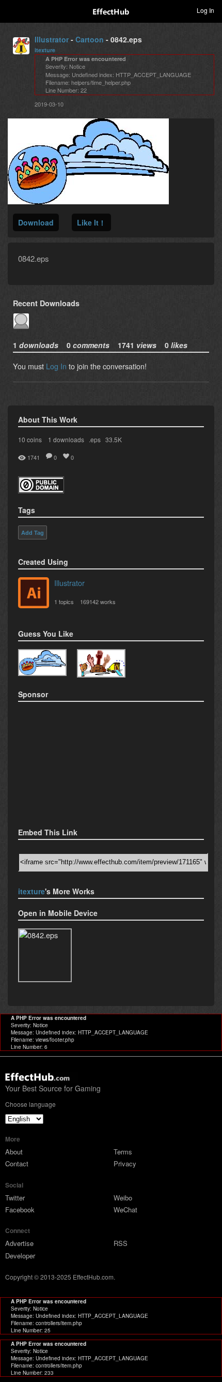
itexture (45, 50)
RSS (121, 1243)
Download (36, 222)
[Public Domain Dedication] (41, 490)
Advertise (19, 1243)
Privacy (125, 1163)
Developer (20, 1255)
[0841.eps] (101, 663)
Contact (16, 1163)
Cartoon (89, 39)
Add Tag (32, 533)
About (14, 1151)
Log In (56, 365)
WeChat (125, 1209)
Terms (123, 1151)
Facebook (20, 1209)
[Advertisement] (69, 761)
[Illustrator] (33, 593)
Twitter (15, 1198)
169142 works (98, 601)
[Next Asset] (88, 201)
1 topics (64, 601)
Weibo (123, 1198)
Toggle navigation (12, 10)
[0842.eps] (42, 662)
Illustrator (52, 39)
